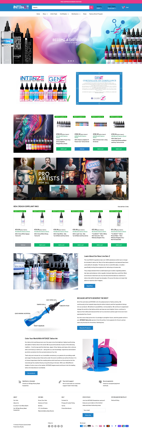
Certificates (63, 14)
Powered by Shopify (18, 426)
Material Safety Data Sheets (46, 411)
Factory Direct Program (96, 14)
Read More (90, 286)
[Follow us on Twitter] (52, 426)
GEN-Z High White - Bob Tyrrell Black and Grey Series (61, 234)
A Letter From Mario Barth (20, 405)
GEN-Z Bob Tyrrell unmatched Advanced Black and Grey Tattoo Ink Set (118, 140)
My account (111, 8)
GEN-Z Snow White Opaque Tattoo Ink (22, 234)
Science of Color (43, 403)
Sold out (82, 149)
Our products (31, 373)
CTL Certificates (43, 408)
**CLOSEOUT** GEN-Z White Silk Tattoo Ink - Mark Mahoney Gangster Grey (99, 235)
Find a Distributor (67, 408)
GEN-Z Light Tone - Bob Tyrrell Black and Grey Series (80, 234)
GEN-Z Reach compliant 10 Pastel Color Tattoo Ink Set (82, 140)
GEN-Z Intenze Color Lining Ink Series (100, 140)
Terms (63, 405)
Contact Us (65, 400)
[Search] (91, 7)
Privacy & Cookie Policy (68, 403)
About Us (16, 403)
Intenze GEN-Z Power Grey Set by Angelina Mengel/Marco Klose (63, 141)
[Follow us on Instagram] (55, 426)
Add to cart (64, 149)
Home (38, 14)
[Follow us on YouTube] (61, 426)
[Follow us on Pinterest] (58, 426)
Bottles (40, 405)
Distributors (75, 14)
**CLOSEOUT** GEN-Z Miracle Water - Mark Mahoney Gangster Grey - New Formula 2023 (117, 236)
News (84, 14)
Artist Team (53, 14)
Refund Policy (115, 400)
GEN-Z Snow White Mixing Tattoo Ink (41, 234)
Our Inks (15, 400)
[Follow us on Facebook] (49, 426)
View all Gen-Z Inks (123, 206)
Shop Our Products (85, 328)
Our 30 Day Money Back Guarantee (20, 409)
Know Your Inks (42, 400)
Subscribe (88, 415)
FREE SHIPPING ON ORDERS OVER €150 (71, 1)
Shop (44, 14)
